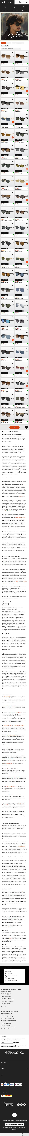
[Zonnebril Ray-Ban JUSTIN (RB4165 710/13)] (21, 336)
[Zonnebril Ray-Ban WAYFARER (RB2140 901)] (21, 118)
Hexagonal (22, 891)
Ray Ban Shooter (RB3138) (20, 517)
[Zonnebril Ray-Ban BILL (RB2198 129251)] (7, 56)
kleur (14, 894)
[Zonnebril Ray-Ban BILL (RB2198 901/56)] (7, 336)
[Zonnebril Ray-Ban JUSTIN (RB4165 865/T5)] (7, 149)
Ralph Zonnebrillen (5, 1005)
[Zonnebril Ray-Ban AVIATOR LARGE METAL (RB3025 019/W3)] (21, 305)
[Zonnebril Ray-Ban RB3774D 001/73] (7, 72)
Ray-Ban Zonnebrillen (6, 991)
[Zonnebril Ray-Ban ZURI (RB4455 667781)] (7, 227)
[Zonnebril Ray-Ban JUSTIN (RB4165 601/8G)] (7, 103)
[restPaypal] (12, 1084)
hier (18, 1046)
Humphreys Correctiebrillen (7, 1016)
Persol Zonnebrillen (5, 994)
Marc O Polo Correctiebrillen (7, 1018)
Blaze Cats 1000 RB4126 (7, 763)
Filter (4, 43)
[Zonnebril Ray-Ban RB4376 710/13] (7, 414)
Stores (10, 938)
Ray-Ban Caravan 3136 (8, 747)
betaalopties (10, 926)
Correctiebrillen (15, 10)
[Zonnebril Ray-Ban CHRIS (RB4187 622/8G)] (21, 321)
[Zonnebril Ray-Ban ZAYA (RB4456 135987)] (7, 367)
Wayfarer (4, 562)
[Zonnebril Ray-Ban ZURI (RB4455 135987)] (7, 87)
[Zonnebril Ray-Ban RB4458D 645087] (21, 149)
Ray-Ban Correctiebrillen (7, 1013)
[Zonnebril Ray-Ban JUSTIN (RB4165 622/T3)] (21, 72)
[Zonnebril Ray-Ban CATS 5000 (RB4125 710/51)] (21, 56)
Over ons (3, 1062)
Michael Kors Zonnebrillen (7, 1001)
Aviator (20, 496)
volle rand (6, 789)
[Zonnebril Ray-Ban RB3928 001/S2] (7, 118)
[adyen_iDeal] (17, 1084)
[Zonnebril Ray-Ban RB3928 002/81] (21, 383)
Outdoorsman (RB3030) (7, 524)
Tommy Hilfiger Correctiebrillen (8, 1027)
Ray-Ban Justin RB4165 (19, 725)
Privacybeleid (22, 1127)
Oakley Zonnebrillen (6, 993)
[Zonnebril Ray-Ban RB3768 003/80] (21, 352)
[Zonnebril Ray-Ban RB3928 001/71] (21, 258)
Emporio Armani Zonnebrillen (8, 1000)
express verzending (12, 917)
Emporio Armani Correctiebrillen (8, 1020)
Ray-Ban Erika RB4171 (8, 725)
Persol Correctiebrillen (6, 1021)
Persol (17, 581)
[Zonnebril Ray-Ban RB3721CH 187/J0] (21, 414)
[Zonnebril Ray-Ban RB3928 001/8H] (21, 367)
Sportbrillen (25, 10)
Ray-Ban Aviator (8, 510)
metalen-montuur (21, 846)
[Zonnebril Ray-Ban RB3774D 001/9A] (7, 258)
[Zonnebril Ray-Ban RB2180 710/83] (7, 274)
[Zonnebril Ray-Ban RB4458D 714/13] (21, 212)
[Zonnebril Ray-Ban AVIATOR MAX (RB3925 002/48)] (7, 398)
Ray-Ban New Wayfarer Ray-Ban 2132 (11, 735)
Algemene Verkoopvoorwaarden (10, 1127)
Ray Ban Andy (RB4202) (10, 786)
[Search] (5, 6)
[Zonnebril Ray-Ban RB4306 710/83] (21, 243)
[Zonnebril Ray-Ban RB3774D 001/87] (7, 181)
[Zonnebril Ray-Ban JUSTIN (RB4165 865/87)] (7, 352)
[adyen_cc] (2, 1084)
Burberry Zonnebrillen (6, 1006)
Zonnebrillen (4, 10)
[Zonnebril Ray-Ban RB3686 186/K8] (7, 165)
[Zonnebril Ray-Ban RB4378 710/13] (7, 383)
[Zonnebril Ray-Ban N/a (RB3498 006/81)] (21, 227)
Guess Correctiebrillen (6, 1023)
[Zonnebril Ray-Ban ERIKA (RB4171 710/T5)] (7, 196)
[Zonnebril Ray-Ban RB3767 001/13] (21, 103)
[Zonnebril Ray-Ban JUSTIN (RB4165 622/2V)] (21, 274)
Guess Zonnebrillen (5, 1003)
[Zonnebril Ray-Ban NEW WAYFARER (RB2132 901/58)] (7, 212)
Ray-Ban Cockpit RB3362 (8, 768)
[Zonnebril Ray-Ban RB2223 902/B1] (21, 196)
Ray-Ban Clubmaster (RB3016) (10, 705)
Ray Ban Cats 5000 (22, 759)
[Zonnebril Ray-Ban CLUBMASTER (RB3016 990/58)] (21, 398)
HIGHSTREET (18, 794)
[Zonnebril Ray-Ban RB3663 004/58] (7, 305)
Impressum (14, 1129)
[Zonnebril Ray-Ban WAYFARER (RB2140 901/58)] (21, 134)
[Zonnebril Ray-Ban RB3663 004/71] (7, 289)
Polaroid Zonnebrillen (6, 998)
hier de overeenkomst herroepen (14, 1124)
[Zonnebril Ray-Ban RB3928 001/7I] (21, 181)
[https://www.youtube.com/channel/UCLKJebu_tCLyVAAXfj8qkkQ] (24, 1104)
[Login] (14, 6)
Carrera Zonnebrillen (6, 996)
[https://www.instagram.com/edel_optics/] (21, 1104)
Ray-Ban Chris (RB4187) (21, 662)
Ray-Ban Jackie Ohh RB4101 (15, 712)
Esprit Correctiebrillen (6, 1028)
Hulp (2, 1075)
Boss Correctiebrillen (6, 1025)
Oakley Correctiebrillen (6, 1015)
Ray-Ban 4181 (10, 794)
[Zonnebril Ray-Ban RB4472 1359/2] (21, 165)
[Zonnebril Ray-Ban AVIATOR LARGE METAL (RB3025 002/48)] (7, 243)
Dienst (2, 1068)
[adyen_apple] (20, 1084)
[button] (7, 2)
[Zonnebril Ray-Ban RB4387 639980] (21, 289)
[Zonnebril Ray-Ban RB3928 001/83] (7, 134)
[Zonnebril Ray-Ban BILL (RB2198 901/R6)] (21, 87)
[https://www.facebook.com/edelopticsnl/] (18, 1104)
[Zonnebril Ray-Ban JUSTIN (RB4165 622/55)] (7, 321)
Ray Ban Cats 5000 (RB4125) (7, 759)
